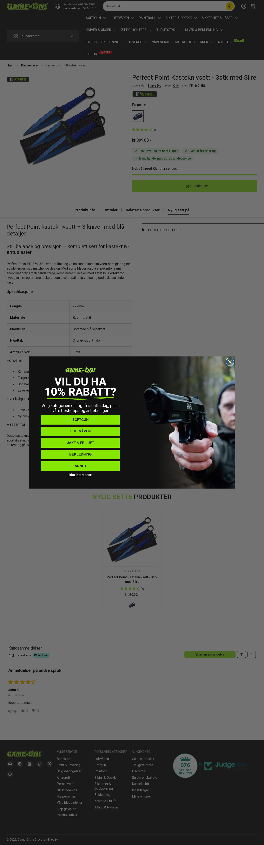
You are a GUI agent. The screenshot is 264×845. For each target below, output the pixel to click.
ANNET (80, 466)
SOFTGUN (80, 419)
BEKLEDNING (80, 454)
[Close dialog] (229, 361)
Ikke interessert (80, 475)
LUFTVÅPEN (80, 431)
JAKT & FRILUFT (80, 443)
